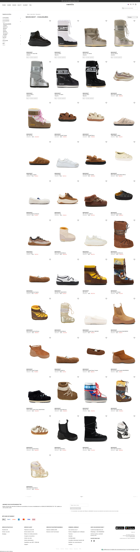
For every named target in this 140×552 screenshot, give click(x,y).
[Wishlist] (133, 4)
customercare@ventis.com (97, 529)
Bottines (5, 31)
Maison (14, 5)
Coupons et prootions (29, 536)
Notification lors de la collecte (6, 551)
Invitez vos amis (6, 531)
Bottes (4, 30)
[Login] (130, 4)
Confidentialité (72, 538)
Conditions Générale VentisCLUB (76, 540)
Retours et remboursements (30, 533)
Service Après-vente (29, 531)
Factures (71, 533)
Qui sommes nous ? (73, 529)
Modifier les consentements (75, 542)
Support (26, 544)
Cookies (70, 544)
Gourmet (25, 5)
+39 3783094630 (100, 531)
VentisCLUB (5, 529)
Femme (4, 5)
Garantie (70, 536)
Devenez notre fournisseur (52, 531)
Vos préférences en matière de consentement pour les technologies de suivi (120, 549)
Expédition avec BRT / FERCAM (31, 542)
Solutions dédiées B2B (51, 529)
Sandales (5, 34)
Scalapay (4, 533)
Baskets (5, 28)
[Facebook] (91, 541)
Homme (9, 5)
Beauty (20, 5)
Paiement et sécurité (29, 529)
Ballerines (5, 26)
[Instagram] (94, 541)
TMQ (30, 5)
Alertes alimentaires (28, 540)
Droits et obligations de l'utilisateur (77, 531)
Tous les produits (7, 23)
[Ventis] (70, 4)
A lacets (5, 25)
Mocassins (5, 33)
